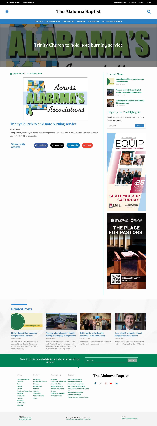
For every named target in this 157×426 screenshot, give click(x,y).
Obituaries (36, 391)
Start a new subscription (75, 379)
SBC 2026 (39, 21)
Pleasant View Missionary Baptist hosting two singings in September (129, 91)
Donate (19, 384)
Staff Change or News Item (58, 381)
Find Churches (21, 403)
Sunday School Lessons (40, 381)
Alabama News (36, 73)
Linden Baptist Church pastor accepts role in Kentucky (130, 80)
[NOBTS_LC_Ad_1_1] (126, 251)
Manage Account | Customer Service (78, 397)
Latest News (68, 21)
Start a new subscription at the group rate (78, 389)
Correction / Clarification (58, 393)
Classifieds (93, 21)
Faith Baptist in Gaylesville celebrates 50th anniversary (130, 102)
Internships (20, 400)
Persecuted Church (38, 396)
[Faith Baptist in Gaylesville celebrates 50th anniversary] (110, 103)
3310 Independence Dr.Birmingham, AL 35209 (25, 418)
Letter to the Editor (56, 384)
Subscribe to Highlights (74, 394)
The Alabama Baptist (12, 2)
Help (85, 419)
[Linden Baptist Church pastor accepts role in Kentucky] (110, 81)
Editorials (36, 384)
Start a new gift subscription (76, 384)
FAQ (89, 419)
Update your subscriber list (75, 392)
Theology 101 (37, 393)
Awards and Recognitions (24, 391)
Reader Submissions (57, 386)
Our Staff (19, 388)
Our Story (19, 386)
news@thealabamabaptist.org (130, 418)
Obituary (53, 391)
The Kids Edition (52, 21)
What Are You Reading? (57, 388)
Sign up (139, 126)
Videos (35, 398)
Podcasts (36, 388)
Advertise (19, 398)
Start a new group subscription (76, 386)
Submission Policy (56, 396)
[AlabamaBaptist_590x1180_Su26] (126, 172)
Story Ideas (54, 379)
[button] (149, 12)
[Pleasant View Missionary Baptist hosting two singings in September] (110, 92)
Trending (81, 21)
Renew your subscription (75, 381)
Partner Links (21, 396)
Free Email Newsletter (112, 21)
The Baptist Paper (28, 2)
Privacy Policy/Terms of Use (74, 419)
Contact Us (20, 381)
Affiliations (20, 393)
